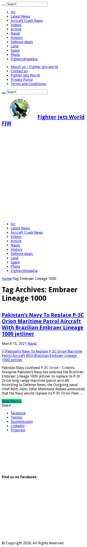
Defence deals (22, 42)
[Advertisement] (43, 174)
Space (15, 50)
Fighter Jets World (25, 75)
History (17, 38)
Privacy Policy (22, 79)
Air (13, 12)
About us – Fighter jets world (34, 67)
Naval (15, 33)
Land (15, 46)
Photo (15, 55)
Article (16, 29)
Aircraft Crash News (27, 21)
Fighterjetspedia (24, 59)
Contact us (19, 71)
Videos (16, 25)
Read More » (12, 401)
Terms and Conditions (28, 84)
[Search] (3, 5)
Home (6, 279)
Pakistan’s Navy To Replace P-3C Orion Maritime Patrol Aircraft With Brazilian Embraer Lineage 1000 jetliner (43, 324)
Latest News (20, 16)
